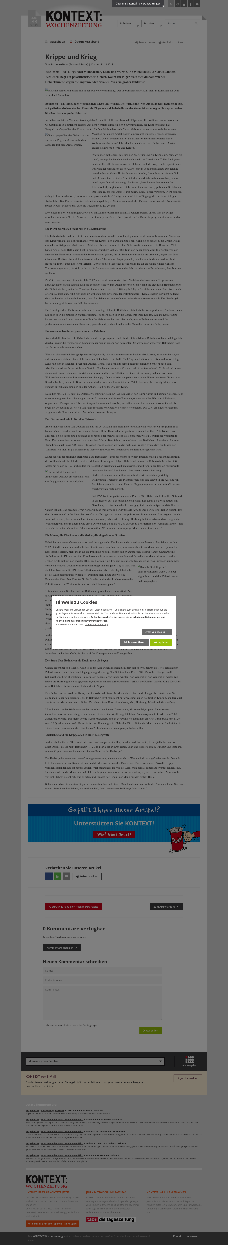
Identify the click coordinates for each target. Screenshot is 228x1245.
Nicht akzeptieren (134, 642)
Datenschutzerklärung (96, 624)
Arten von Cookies (155, 631)
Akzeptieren (161, 642)
